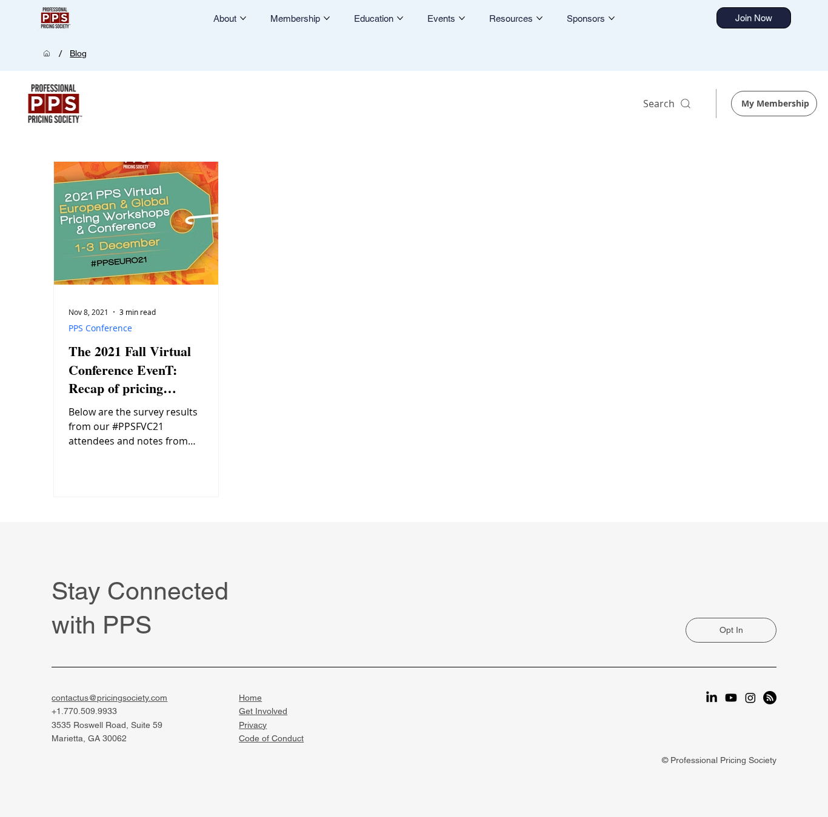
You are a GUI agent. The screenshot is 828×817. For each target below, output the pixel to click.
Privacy (253, 725)
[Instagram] (750, 697)
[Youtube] (731, 697)
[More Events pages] (462, 18)
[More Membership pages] (327, 18)
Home (250, 698)
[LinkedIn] (711, 697)
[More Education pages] (400, 18)
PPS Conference (100, 328)
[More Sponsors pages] (612, 18)
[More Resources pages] (539, 18)
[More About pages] (243, 18)
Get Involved (263, 711)
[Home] (46, 53)
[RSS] (769, 697)
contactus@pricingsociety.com (109, 698)
